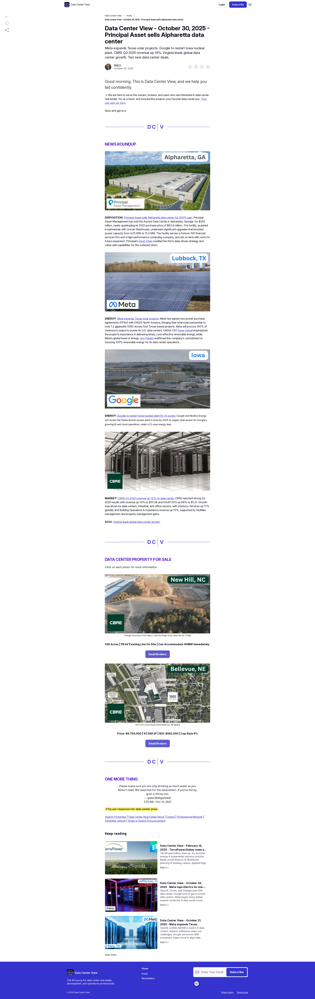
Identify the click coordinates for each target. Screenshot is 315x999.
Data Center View (113, 15)
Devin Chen (145, 241)
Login (222, 4)
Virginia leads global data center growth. (136, 521)
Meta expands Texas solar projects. (138, 318)
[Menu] (250, 4)
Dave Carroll (185, 330)
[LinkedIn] (196, 983)
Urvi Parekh (147, 338)
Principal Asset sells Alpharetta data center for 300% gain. (158, 217)
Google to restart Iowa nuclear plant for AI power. (146, 415)
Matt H (117, 65)
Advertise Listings (115, 820)
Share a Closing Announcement (146, 820)
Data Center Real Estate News (146, 816)
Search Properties (115, 816)
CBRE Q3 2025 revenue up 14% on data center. (146, 498)
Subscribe (238, 4)
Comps (170, 816)
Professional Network (190, 816)
